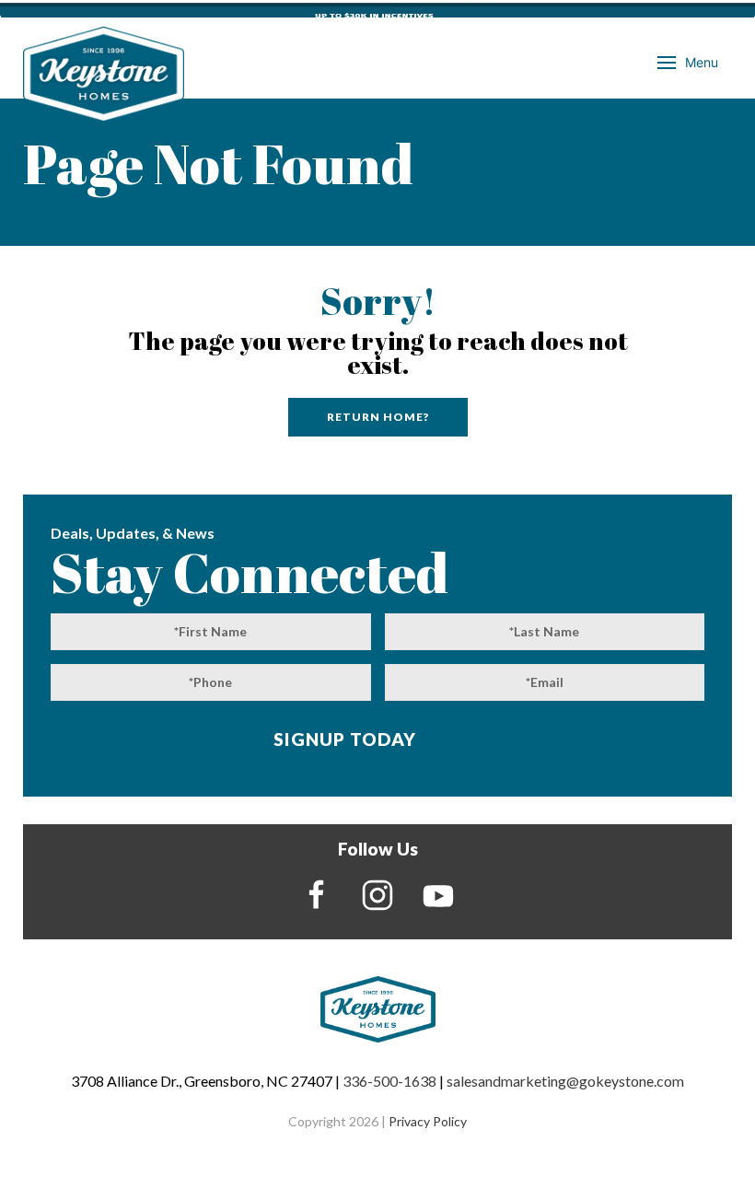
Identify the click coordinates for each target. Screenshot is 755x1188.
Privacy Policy (428, 1121)
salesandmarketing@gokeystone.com (565, 1080)
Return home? (378, 417)
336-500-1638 (389, 1080)
